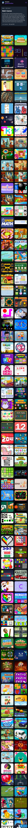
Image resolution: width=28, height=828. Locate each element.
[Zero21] (7, 359)
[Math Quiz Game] (7, 495)
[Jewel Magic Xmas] (7, 655)
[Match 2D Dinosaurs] (21, 814)
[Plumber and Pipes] (7, 154)
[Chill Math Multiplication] (7, 177)
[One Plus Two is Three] (7, 370)
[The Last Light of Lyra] (7, 120)
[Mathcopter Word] (7, 757)
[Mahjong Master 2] (21, 643)
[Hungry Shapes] (21, 290)
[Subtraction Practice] (21, 279)
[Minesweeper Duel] (21, 188)
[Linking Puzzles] (21, 393)
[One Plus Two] (21, 142)
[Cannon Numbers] (7, 780)
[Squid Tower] (7, 803)
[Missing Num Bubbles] (21, 404)
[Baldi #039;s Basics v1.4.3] (7, 632)
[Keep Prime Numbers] (7, 723)
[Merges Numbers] (21, 40)
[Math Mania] (21, 63)
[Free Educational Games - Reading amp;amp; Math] (21, 757)
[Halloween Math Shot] (21, 746)
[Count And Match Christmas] (7, 586)
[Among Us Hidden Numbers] (21, 472)
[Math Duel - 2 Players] (7, 507)
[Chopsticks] (21, 108)
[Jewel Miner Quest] (7, 245)
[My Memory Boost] (21, 74)
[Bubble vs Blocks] (7, 484)
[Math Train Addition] (21, 245)
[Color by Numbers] (7, 541)
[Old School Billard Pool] (21, 712)
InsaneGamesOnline (7, 3)
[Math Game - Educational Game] (7, 643)
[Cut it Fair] (21, 689)
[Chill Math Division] (21, 165)
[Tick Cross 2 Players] (21, 313)
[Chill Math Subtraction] (7, 199)
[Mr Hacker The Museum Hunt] (21, 154)
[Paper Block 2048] (7, 564)
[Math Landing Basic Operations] (21, 97)
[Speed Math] (7, 222)
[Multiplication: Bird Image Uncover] (7, 734)
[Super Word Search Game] (7, 290)
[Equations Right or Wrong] (7, 427)
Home (3, 8)
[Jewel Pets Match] (7, 689)
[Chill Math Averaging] (7, 142)
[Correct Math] (7, 552)
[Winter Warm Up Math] (21, 450)
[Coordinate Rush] (21, 803)
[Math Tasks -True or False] (21, 416)
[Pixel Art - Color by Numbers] (7, 598)
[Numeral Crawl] (21, 51)
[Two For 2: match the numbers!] (21, 791)
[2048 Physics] (7, 347)
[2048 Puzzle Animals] (7, 438)
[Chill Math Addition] (21, 177)
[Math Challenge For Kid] (7, 165)
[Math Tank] (7, 529)
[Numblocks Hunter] (21, 359)
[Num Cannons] (21, 518)
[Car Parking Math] (21, 302)
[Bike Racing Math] (21, 381)
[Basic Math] (21, 256)
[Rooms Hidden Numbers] (7, 381)
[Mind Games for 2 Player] (7, 620)
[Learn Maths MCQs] (7, 97)
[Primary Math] (7, 416)
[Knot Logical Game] (21, 325)
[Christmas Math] (21, 768)
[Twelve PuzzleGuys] (21, 427)
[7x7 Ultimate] (21, 655)
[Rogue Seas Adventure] (21, 120)
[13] (7, 131)
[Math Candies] (7, 712)
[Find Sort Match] (7, 746)
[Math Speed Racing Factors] (21, 575)
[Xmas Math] (21, 495)
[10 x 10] (7, 211)
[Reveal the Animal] (21, 85)
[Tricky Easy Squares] (7, 51)
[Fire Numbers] (21, 780)
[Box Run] (7, 518)
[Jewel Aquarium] (7, 677)
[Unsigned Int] (7, 472)
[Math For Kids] (7, 404)
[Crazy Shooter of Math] (21, 438)
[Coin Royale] (7, 814)
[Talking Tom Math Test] (7, 609)
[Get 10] (7, 700)
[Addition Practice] (7, 393)
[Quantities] (21, 620)
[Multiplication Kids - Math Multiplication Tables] (21, 677)
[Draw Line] (7, 313)
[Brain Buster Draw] (7, 768)
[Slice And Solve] (7, 108)
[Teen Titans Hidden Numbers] (7, 336)
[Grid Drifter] (21, 734)
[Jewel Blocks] (7, 666)
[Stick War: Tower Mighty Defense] (21, 131)
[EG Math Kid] (21, 336)
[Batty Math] (7, 325)
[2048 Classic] (21, 484)
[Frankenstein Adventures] (21, 552)
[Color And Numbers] (7, 450)
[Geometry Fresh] (21, 564)
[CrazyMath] (7, 63)
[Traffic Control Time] (21, 632)
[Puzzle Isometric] (7, 791)
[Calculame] (21, 586)
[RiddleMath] (21, 222)
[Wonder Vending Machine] (21, 541)
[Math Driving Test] (21, 723)
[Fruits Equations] (21, 461)
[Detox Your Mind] (21, 347)
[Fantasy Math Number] (7, 188)
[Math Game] (21, 268)
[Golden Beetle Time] (7, 268)
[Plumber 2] (21, 199)
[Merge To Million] (21, 598)
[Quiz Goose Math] (7, 233)
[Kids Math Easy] (7, 40)
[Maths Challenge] (7, 575)
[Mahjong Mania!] (21, 666)
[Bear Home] (7, 279)
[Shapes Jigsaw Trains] (21, 529)
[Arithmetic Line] (21, 370)
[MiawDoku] (21, 211)
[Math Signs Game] (7, 256)
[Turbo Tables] (7, 85)
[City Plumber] (7, 74)
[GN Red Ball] (7, 461)
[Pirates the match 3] (21, 700)
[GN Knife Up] (21, 507)
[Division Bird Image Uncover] (21, 233)
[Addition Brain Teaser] (7, 302)
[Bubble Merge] (21, 609)
